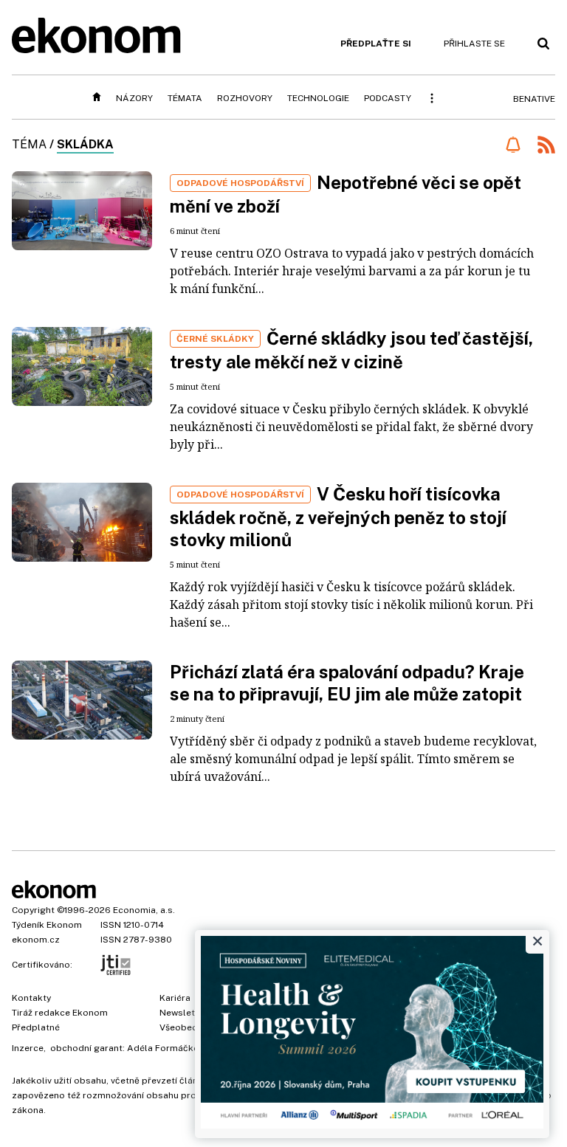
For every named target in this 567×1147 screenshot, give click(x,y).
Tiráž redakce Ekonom (60, 1013)
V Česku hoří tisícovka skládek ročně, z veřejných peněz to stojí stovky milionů (338, 516)
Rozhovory (244, 98)
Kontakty (31, 998)
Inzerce (28, 1048)
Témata (185, 98)
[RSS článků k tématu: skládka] (546, 146)
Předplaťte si (375, 43)
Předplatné (36, 1027)
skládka (85, 144)
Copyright (33, 910)
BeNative (534, 99)
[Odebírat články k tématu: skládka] (513, 145)
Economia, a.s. (144, 910)
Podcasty (387, 98)
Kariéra (174, 998)
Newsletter (183, 1013)
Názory (134, 98)
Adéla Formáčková (168, 1048)
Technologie (318, 98)
